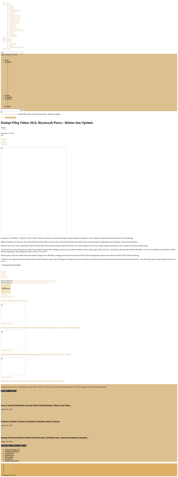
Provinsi (11, 6)
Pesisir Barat (13, 36)
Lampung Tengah (15, 17)
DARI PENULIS (21, 301)
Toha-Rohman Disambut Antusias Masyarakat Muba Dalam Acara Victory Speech (36, 354)
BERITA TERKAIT (8, 301)
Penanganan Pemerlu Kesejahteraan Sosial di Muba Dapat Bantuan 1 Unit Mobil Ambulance (40, 327)
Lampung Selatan (14, 15)
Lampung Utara (14, 23)
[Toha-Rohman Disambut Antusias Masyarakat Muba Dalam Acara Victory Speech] (13, 348)
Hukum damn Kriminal (16, 47)
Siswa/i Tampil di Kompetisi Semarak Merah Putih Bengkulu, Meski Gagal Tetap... (36, 405)
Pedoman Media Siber (12, 464)
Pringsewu (12, 25)
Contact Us (8, 472)
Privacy (7, 470)
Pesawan (12, 14)
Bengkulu (9, 455)
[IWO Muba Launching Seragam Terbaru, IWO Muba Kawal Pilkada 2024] (13, 375)
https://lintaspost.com (7, 297)
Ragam (7, 38)
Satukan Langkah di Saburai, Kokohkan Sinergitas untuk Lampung (30, 421)
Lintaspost (4, 129)
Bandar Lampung (14, 10)
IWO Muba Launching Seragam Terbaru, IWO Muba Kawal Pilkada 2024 (33, 381)
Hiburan (11, 45)
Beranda (3, 114)
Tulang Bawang (14, 28)
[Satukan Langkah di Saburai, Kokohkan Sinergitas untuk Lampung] (6, 417)
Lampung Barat (14, 21)
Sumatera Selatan (12, 114)
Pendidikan (8, 40)
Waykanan (12, 34)
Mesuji (11, 32)
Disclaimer (8, 468)
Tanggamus (13, 27)
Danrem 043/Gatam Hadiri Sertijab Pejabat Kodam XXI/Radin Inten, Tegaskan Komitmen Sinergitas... (45, 437)
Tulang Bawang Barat (16, 30)
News (7, 2)
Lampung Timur (14, 19)
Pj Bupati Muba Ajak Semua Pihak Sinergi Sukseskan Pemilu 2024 (35, 281)
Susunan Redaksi (10, 466)
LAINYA (8, 41)
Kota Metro (13, 12)
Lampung (8, 4)
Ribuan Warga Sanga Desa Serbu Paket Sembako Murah (30, 283)
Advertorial (12, 43)
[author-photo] (6, 293)
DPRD (11, 8)
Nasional (8, 49)
